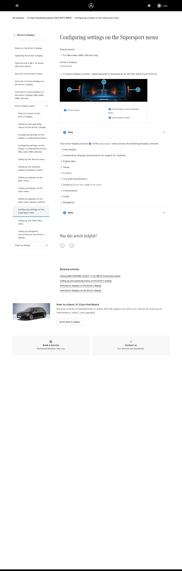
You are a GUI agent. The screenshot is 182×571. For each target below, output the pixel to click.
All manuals (18, 17)
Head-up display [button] (22, 245)
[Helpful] (62, 245)
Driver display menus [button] (25, 106)
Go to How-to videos (70, 321)
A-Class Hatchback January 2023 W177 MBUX (49, 17)
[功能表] (17, 5)
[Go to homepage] (91, 6)
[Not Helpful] (71, 245)
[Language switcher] (149, 5)
